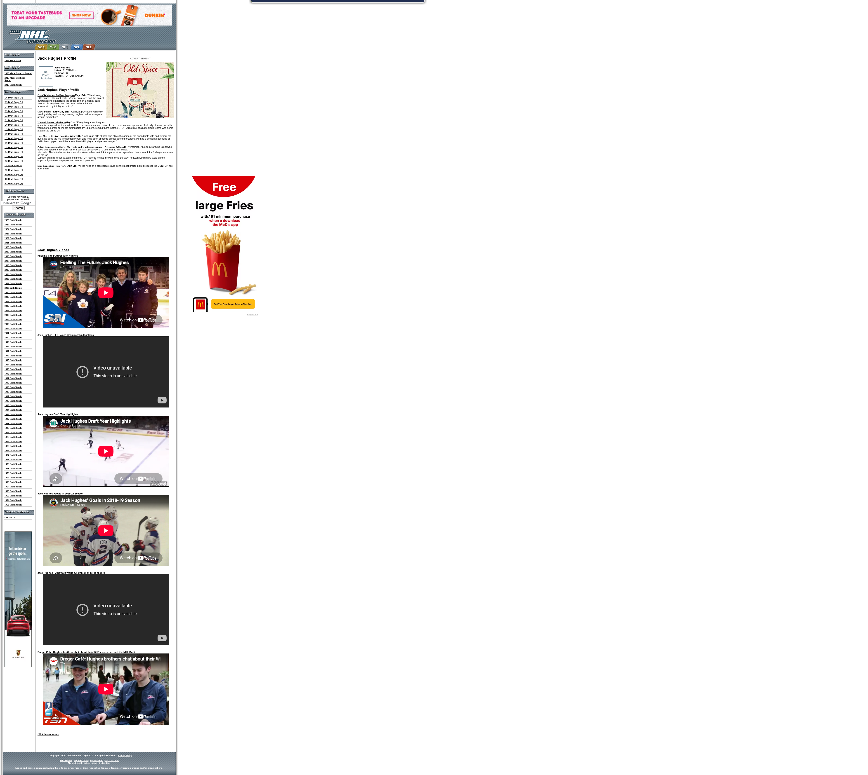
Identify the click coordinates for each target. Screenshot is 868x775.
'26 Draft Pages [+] (14, 97)
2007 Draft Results (13, 306)
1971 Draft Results (13, 468)
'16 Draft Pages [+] (14, 143)
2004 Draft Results (13, 319)
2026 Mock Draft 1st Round (18, 73)
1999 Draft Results (13, 342)
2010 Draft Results (13, 292)
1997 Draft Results (13, 351)
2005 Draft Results (13, 315)
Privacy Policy (125, 755)
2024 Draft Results (13, 229)
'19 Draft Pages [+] (14, 129)
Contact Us (10, 517)
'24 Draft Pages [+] (14, 106)
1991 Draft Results (13, 378)
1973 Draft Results (13, 459)
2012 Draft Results (13, 283)
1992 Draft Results (13, 373)
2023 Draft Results (13, 233)
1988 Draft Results (13, 392)
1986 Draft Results (13, 401)
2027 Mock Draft (13, 60)
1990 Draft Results (13, 383)
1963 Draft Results (13, 504)
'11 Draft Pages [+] (13, 165)
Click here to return (48, 734)
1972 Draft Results (13, 464)
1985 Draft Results (13, 405)
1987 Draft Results (13, 396)
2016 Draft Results (13, 265)
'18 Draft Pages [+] (14, 134)
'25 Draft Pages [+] (14, 102)
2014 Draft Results (13, 274)
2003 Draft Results (13, 324)
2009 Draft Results (13, 297)
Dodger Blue (104, 763)
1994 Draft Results (13, 364)
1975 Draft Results (13, 450)
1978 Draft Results (13, 437)
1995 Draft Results (13, 360)
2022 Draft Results (13, 238)
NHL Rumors (66, 760)
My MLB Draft (75, 763)
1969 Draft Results (13, 477)
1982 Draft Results (13, 419)
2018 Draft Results (13, 256)
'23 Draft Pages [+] (14, 111)
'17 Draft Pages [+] (14, 138)
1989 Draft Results (13, 387)
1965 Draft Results (13, 495)
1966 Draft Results (13, 491)
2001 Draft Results (13, 333)
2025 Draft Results (13, 224)
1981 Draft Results (13, 423)
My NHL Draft (81, 760)
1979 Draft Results (13, 432)
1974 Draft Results (13, 455)
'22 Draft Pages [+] (14, 116)
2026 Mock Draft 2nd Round (15, 79)
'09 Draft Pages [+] (14, 174)
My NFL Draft (112, 760)
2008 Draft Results (13, 301)
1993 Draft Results (13, 369)
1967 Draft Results (13, 486)
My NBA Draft (96, 760)
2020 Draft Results (13, 247)
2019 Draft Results (13, 252)
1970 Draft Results (13, 473)
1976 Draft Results (13, 446)
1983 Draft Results (13, 414)
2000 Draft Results (13, 337)
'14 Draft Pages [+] (14, 152)
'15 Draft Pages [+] (14, 147)
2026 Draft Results (13, 85)
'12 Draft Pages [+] (14, 161)
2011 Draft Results (13, 288)
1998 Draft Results (13, 346)
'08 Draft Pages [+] (14, 179)
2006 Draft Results (13, 310)
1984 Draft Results (13, 410)
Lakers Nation (90, 763)
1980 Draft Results (13, 428)
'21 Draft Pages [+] (14, 120)
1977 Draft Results (13, 441)
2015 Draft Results (13, 270)
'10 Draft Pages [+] (14, 170)
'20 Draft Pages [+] (14, 125)
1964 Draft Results (13, 500)
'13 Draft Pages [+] (14, 156)
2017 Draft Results (13, 261)
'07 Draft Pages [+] (14, 183)
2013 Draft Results (13, 279)
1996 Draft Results (13, 355)
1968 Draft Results (13, 482)
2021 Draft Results (13, 242)
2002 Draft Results (13, 328)
